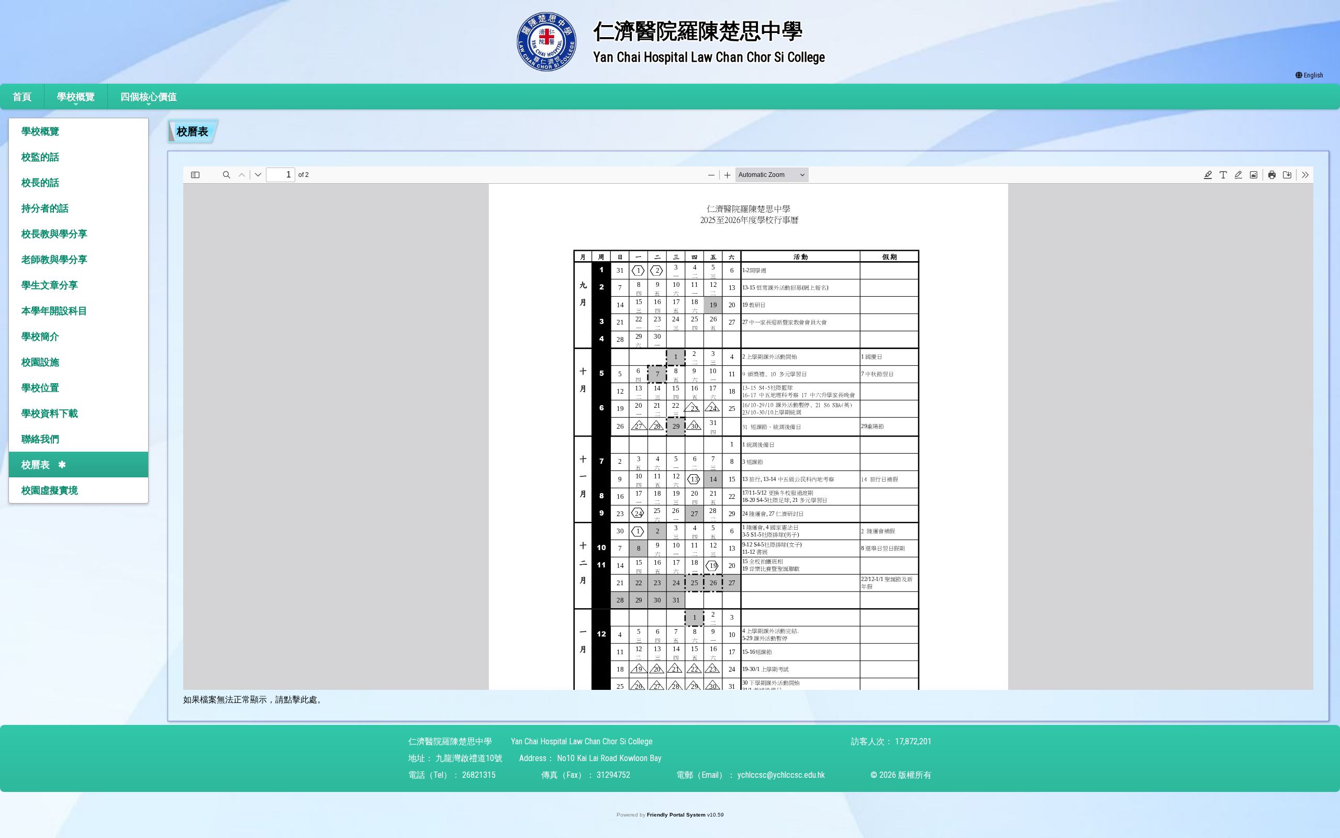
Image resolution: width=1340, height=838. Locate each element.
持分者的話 (45, 208)
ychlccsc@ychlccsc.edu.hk (781, 775)
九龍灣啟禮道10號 (469, 758)
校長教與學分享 (54, 233)
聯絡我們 (40, 438)
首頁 (22, 96)
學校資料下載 (49, 413)
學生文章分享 (49, 285)
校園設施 (40, 361)
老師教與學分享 (54, 259)
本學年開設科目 (54, 310)
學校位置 (40, 387)
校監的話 (40, 156)
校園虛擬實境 (49, 490)
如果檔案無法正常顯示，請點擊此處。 (254, 700)
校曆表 (35, 464)
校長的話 (40, 182)
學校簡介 (40, 336)
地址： (420, 758)
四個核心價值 (148, 96)
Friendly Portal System (677, 815)
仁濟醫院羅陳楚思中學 (450, 741)
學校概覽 (76, 96)
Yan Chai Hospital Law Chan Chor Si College (582, 741)
